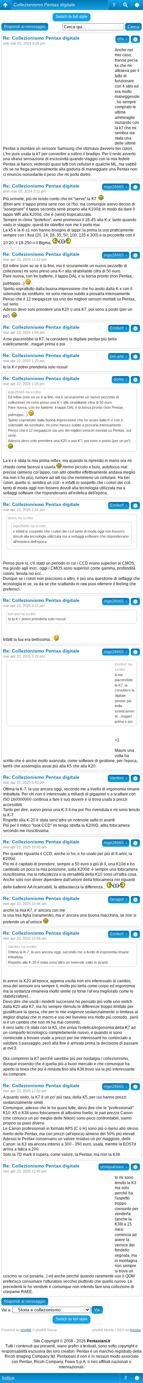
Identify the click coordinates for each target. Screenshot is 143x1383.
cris (122, 39)
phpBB (26, 1330)
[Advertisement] (59, 94)
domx (120, 379)
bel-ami (118, 356)
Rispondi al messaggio (25, 26)
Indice (8, 1377)
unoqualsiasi (113, 1166)
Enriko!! (118, 328)
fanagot (118, 899)
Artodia (135, 1330)
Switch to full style (71, 16)
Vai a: (6, 1310)
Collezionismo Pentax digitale (44, 4)
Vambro (118, 778)
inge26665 (115, 187)
